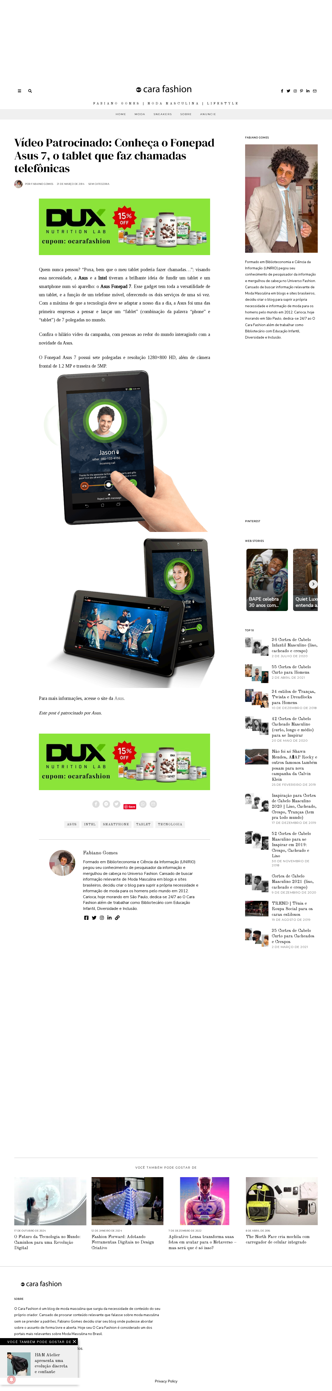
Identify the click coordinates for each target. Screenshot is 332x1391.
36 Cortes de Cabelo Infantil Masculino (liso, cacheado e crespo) (294, 645)
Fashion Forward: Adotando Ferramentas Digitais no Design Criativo (123, 1242)
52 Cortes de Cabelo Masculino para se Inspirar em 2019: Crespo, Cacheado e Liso (291, 845)
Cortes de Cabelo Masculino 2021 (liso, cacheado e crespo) (293, 882)
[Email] (315, 91)
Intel (90, 824)
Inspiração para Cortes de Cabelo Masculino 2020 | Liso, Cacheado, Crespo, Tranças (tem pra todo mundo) (294, 806)
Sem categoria (98, 183)
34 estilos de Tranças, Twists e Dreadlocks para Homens (293, 697)
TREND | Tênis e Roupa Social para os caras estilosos (292, 909)
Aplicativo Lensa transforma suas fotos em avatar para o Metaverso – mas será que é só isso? (203, 1242)
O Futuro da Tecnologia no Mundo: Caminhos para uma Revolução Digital (47, 1242)
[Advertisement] (155, 36)
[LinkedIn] (308, 91)
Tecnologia (170, 824)
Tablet (143, 824)
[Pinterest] (301, 91)
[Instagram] (295, 91)
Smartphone (116, 824)
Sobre (186, 114)
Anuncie (208, 114)
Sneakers (163, 114)
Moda (140, 114)
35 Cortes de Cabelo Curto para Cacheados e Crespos (293, 936)
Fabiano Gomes (100, 853)
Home (121, 114)
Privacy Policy (166, 1381)
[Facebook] (282, 91)
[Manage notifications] (11, 1379)
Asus (72, 824)
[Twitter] (288, 91)
